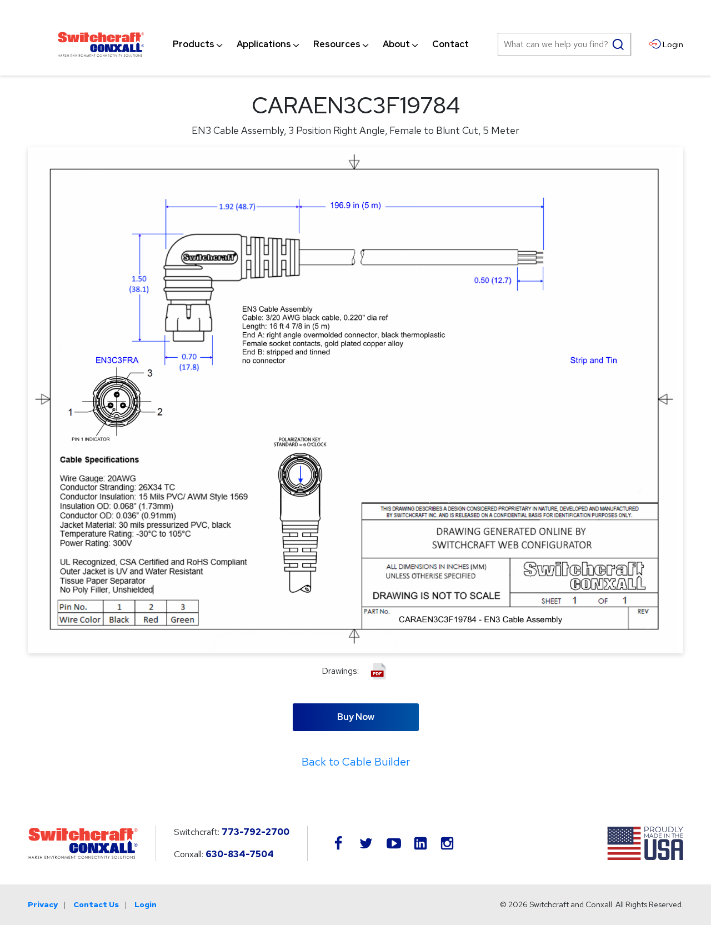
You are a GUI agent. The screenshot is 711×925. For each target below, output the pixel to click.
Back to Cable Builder (356, 761)
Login (145, 904)
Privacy (43, 904)
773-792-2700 (255, 832)
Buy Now (355, 717)
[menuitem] (194, 44)
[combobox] (564, 44)
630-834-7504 (240, 854)
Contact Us (96, 904)
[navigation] (321, 44)
